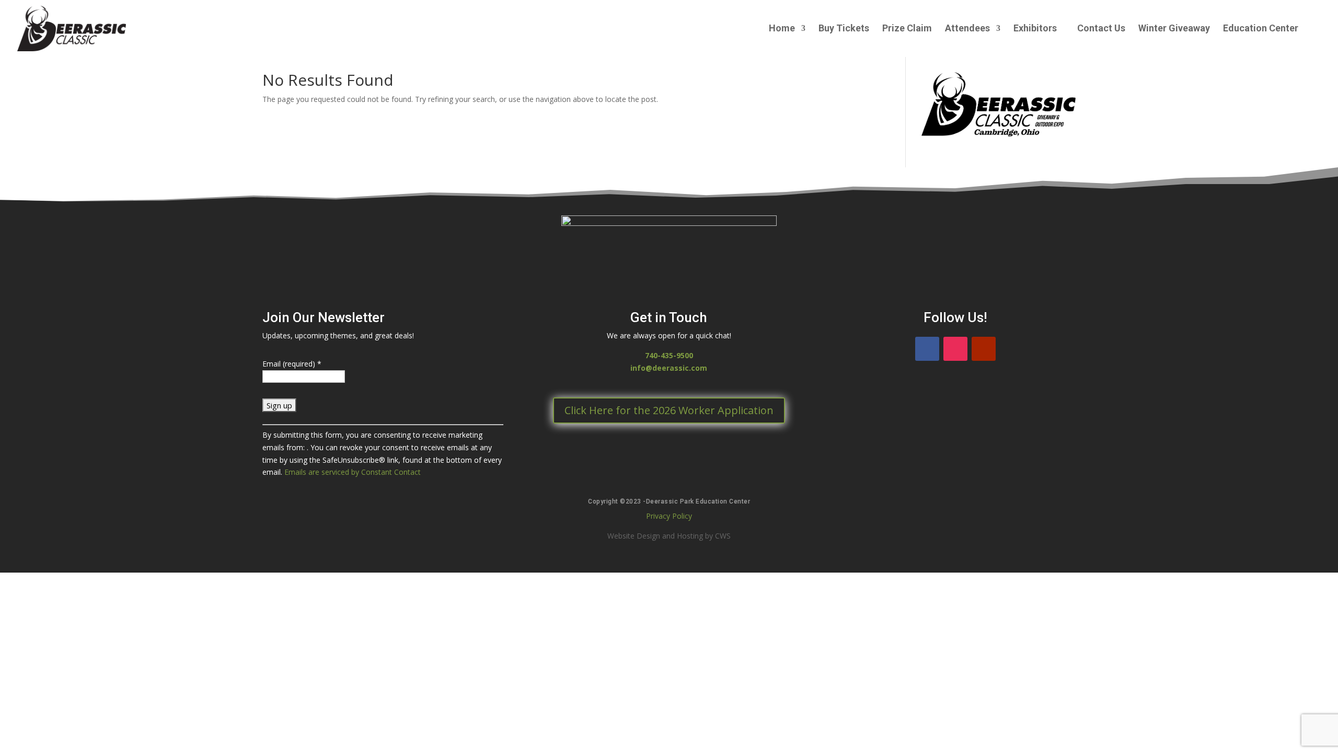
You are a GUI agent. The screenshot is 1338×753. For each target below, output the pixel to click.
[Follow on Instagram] (955, 349)
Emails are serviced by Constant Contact (352, 472)
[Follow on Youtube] (984, 349)
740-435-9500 (669, 355)
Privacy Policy (669, 516)
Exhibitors (1035, 29)
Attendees (967, 29)
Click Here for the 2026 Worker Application (669, 410)
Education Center (1260, 29)
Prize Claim (907, 29)
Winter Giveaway (1174, 29)
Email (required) (291, 364)
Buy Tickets (843, 29)
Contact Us (1101, 29)
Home (782, 29)
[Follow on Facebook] (927, 349)
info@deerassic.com (668, 368)
